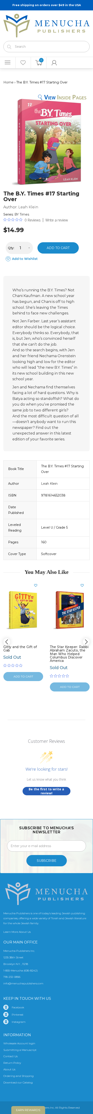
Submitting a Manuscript (20, 1050)
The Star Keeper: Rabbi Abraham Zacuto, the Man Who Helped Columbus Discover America (69, 654)
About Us (9, 1069)
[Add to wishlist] (37, 585)
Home (8, 82)
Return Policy (12, 1062)
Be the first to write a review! (46, 791)
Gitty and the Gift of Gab (20, 648)
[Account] (54, 62)
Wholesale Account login (19, 1043)
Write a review (56, 220)
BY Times (21, 214)
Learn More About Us (17, 931)
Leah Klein (28, 207)
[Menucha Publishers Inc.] (46, 24)
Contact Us (10, 1056)
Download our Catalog (18, 1082)
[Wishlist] (23, 62)
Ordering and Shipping (18, 1076)
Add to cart (58, 248)
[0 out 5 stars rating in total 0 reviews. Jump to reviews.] (14, 665)
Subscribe (46, 861)
